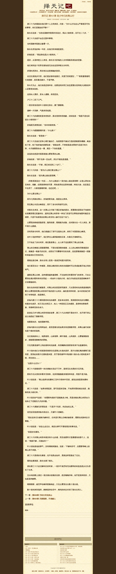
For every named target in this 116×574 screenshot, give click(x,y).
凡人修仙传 (73, 10)
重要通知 (28, 550)
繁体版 (89, 1)
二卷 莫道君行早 (42, 12)
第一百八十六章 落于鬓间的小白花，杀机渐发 (71, 546)
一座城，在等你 (54, 571)
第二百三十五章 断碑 (65, 553)
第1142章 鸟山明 (64, 552)
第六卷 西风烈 (55, 19)
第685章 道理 (63, 550)
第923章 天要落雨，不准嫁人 (44, 498)
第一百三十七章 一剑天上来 (32, 557)
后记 (27, 546)
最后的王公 (41, 571)
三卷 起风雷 (50, 12)
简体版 (84, 1)
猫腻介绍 (57, 10)
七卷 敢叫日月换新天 (82, 12)
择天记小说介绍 (50, 10)
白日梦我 (47, 571)
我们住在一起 (68, 571)
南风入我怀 (34, 571)
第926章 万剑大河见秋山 (42, 495)
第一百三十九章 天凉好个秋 (32, 553)
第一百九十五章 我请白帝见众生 (68, 561)
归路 (83, 571)
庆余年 (68, 10)
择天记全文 (42, 10)
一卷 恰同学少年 (33, 12)
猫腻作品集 (63, 10)
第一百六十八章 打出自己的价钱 (68, 562)
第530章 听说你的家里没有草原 (68, 559)
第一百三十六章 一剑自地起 (32, 559)
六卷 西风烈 (73, 12)
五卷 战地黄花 (65, 12)
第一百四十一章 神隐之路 (32, 548)
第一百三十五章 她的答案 (32, 561)
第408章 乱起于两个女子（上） (68, 548)
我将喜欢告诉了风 (76, 571)
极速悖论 (61, 571)
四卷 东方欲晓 (57, 12)
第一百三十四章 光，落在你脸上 (33, 562)
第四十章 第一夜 (64, 557)
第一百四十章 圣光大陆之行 (32, 552)
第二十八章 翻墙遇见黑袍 (66, 555)
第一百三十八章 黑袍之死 (32, 555)
